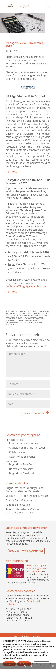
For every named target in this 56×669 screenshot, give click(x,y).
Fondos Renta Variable (19, 500)
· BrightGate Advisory (20, 469)
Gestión (36, 636)
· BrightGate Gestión (20, 464)
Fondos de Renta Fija (18, 504)
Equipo (25, 636)
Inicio (15, 636)
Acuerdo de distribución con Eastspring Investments (22, 510)
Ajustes (18, 658)
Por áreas (11, 461)
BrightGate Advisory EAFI (36, 570)
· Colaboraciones (18, 452)
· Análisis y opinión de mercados (27, 447)
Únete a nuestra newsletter (23, 551)
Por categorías (14, 440)
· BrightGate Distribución (22, 473)
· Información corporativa (23, 443)
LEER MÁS (11, 172)
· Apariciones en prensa (21, 456)
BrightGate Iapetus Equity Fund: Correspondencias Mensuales (24, 489)
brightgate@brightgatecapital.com (26, 286)
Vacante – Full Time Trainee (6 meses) (27, 495)
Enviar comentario (34, 413)
